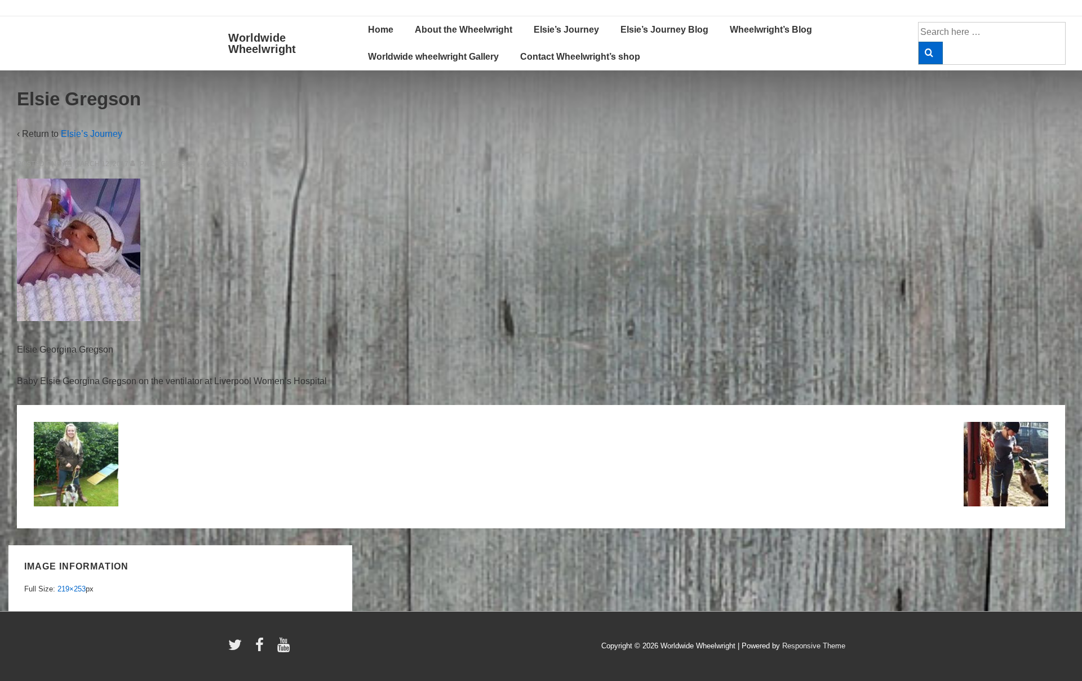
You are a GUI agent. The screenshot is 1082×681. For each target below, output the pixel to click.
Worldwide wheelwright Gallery (433, 56)
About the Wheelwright (463, 29)
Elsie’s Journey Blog (664, 29)
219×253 (71, 589)
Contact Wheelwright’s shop (580, 56)
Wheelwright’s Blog (771, 29)
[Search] (931, 53)
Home (380, 29)
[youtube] (284, 648)
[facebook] (262, 648)
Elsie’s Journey (566, 29)
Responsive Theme (813, 646)
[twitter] (237, 648)
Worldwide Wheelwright (262, 43)
